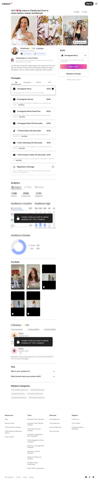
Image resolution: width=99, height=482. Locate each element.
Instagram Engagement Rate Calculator (35, 435)
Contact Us (75, 419)
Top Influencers (55, 423)
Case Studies (9, 437)
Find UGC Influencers (18, 394)
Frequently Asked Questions (77, 428)
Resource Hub (9, 423)
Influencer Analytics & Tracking (34, 457)
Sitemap (31, 477)
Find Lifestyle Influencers (36, 397)
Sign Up (89, 4)
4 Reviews (40, 48)
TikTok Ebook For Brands (13, 427)
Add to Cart (73, 67)
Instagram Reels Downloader (32, 463)
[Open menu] (96, 4)
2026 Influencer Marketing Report (13, 432)
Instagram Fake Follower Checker (35, 424)
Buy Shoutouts (54, 431)
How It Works (76, 423)
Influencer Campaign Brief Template (35, 446)
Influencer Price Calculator (35, 419)
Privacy (18, 477)
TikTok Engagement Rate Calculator (35, 441)
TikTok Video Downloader (35, 468)
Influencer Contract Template (33, 452)
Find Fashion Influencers (35, 394)
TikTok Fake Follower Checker (34, 429)
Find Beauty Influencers (19, 397)
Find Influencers (55, 419)
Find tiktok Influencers (37, 390)
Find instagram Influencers (20, 390)
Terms (25, 477)
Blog (6, 419)
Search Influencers (56, 427)
